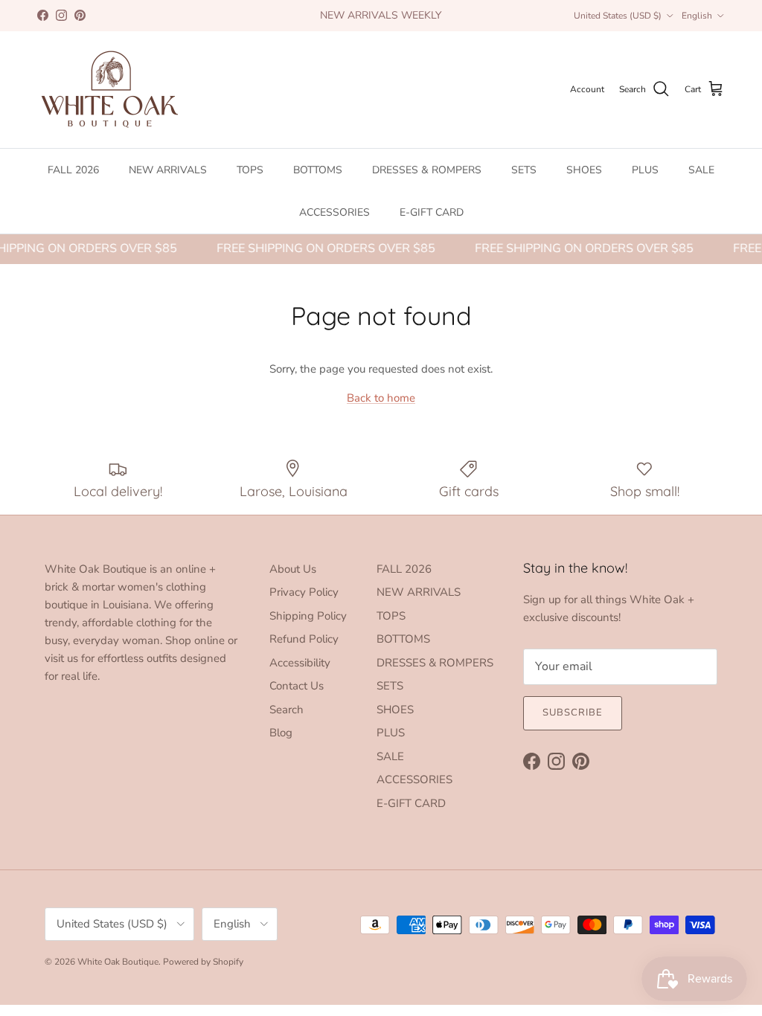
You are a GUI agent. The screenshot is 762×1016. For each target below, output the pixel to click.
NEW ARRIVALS (168, 170)
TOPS (250, 170)
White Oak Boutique (118, 962)
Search (286, 709)
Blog (280, 732)
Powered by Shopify (203, 962)
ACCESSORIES (334, 212)
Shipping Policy (308, 615)
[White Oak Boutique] (109, 89)
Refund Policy (304, 638)
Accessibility (299, 662)
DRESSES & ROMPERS (426, 170)
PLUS (645, 170)
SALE (701, 170)
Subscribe (572, 712)
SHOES (584, 170)
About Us (292, 569)
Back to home (381, 397)
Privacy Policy (304, 592)
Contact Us (296, 685)
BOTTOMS (317, 170)
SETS (524, 170)
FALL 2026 (73, 170)
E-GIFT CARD (432, 212)
